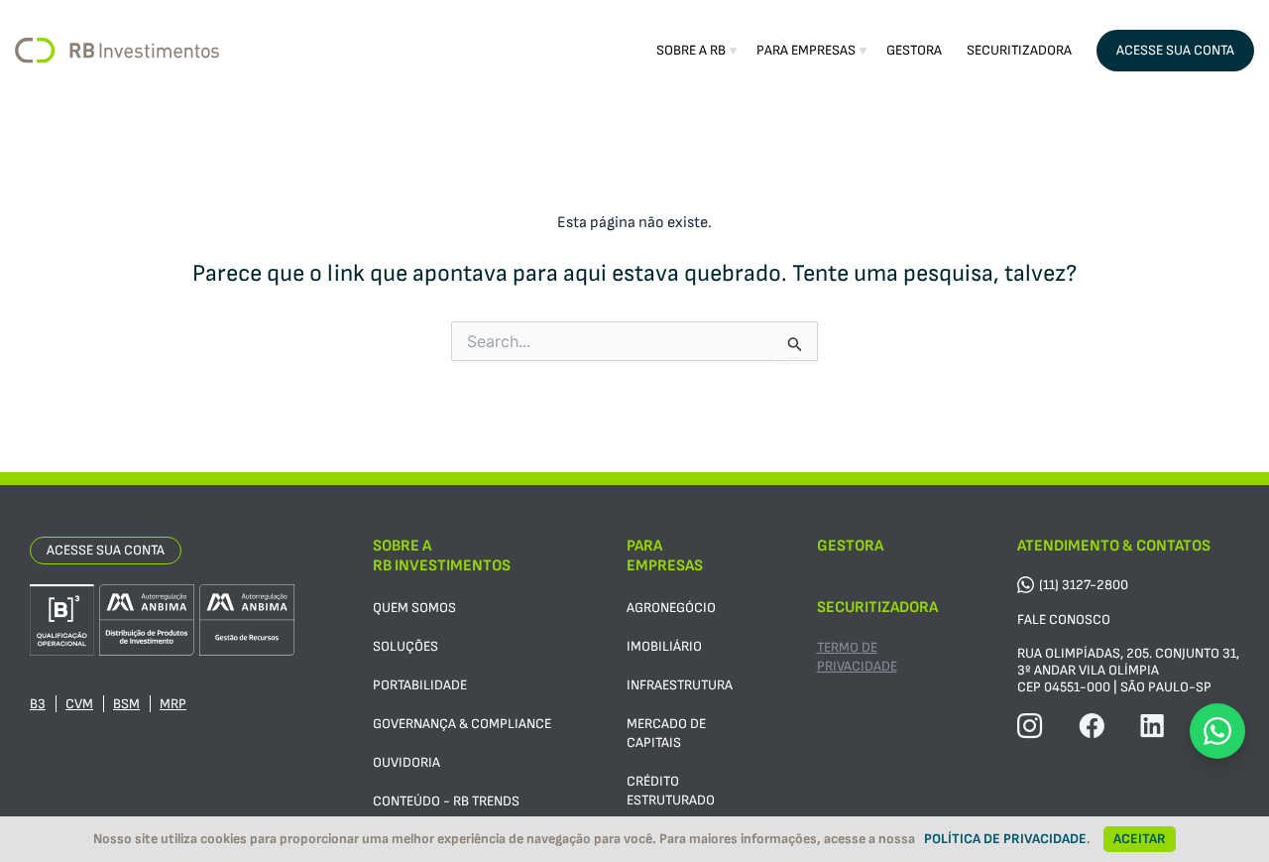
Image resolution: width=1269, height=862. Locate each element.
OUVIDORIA (406, 762)
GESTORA (914, 50)
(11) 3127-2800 (1083, 584)
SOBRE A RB (691, 50)
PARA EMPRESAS (806, 50)
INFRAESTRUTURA (680, 685)
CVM (79, 703)
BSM (126, 703)
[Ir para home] (117, 50)
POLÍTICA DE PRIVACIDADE (1005, 838)
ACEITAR (1139, 838)
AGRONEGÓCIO (671, 607)
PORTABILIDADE (420, 685)
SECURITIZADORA (1019, 50)
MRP (173, 703)
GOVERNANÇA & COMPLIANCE (462, 723)
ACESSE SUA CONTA (1175, 50)
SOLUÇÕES (405, 646)
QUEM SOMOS (414, 607)
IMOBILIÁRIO (664, 646)
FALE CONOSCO (1063, 619)
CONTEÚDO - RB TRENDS (446, 801)
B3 (38, 703)
